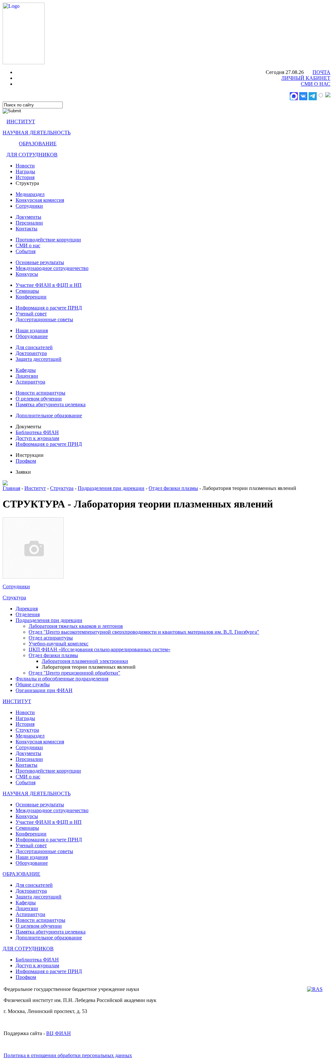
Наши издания (32, 330)
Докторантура (31, 353)
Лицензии (27, 376)
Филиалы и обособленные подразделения (62, 678)
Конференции (31, 296)
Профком (26, 461)
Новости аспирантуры (40, 393)
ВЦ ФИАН (58, 1033)
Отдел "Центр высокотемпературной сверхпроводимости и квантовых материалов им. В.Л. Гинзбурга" (144, 632)
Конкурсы (27, 274)
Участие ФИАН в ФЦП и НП (49, 285)
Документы (28, 217)
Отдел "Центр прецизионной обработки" (74, 673)
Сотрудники (29, 206)
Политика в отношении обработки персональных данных (68, 1055)
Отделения (28, 614)
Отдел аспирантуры (51, 638)
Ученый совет (31, 313)
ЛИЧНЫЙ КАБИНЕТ (305, 78)
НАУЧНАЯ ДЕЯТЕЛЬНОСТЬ (37, 132)
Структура (61, 488)
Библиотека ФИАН (37, 432)
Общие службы (33, 684)
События (25, 251)
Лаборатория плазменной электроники (85, 661)
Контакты (26, 228)
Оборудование (32, 336)
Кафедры (26, 370)
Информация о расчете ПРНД (49, 308)
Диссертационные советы (44, 319)
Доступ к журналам (37, 438)
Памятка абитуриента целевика (51, 404)
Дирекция (27, 608)
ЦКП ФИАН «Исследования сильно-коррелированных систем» (99, 649)
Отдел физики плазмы (173, 488)
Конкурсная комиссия (40, 200)
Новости (25, 165)
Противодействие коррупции (48, 239)
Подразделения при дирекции (111, 488)
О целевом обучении (39, 398)
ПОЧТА (321, 72)
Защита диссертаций (38, 359)
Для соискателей (34, 347)
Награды (25, 171)
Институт (35, 488)
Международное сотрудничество (52, 268)
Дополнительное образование (49, 415)
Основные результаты (40, 262)
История (25, 177)
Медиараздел (30, 194)
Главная (11, 488)
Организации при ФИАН (44, 690)
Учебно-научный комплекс (58, 643)
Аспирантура (30, 382)
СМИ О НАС (315, 84)
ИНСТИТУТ (21, 121)
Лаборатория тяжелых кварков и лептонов (76, 626)
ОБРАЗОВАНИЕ (38, 143)
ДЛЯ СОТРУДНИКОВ (32, 154)
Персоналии (29, 223)
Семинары (27, 291)
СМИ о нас (28, 245)
